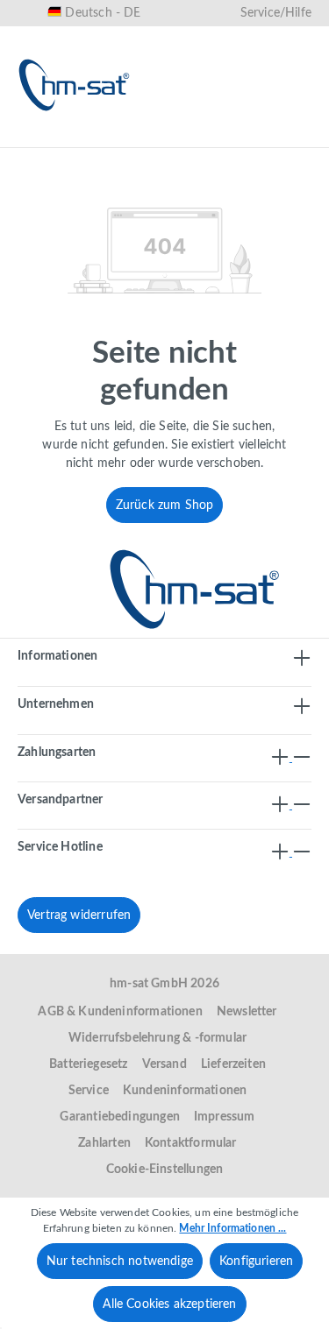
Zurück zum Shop (165, 505)
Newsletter (247, 1012)
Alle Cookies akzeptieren (169, 1304)
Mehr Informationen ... (232, 1228)
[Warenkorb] (292, 137)
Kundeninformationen (185, 1091)
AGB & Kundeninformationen (120, 1012)
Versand (164, 1064)
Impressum (224, 1117)
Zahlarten (104, 1143)
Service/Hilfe (275, 13)
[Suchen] (123, 137)
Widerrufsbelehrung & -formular (157, 1038)
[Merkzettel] (180, 137)
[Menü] (37, 137)
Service (88, 1091)
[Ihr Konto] (236, 137)
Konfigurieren (256, 1261)
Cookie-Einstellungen (165, 1169)
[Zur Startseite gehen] (75, 85)
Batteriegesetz (88, 1064)
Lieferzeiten (233, 1064)
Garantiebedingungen (119, 1117)
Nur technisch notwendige (119, 1261)
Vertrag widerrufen (79, 915)
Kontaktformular (191, 1143)
